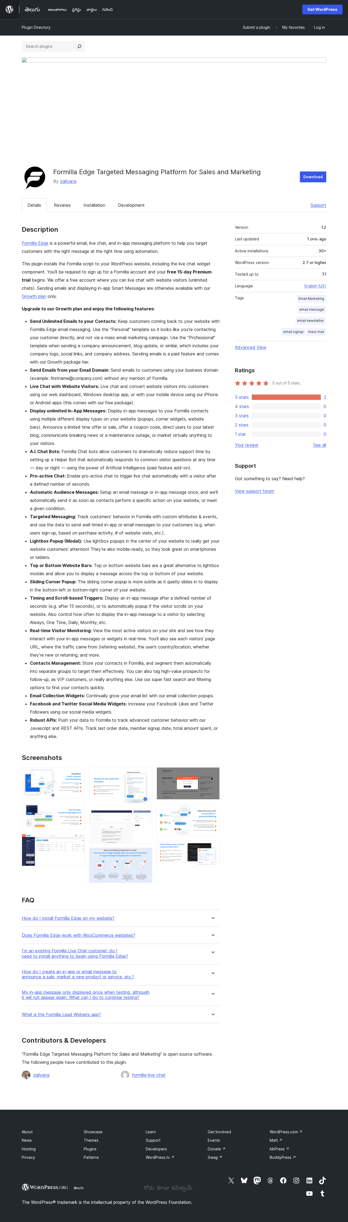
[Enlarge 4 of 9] (145, 774)
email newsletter (310, 321)
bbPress (279, 1149)
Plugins (90, 1149)
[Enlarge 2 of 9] (77, 810)
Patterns (91, 1157)
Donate (217, 1149)
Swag (215, 1157)
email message (311, 309)
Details (34, 205)
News (27, 1140)
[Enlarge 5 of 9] (145, 817)
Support (318, 205)
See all (319, 445)
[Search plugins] (79, 46)
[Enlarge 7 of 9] (212, 774)
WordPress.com (286, 1131)
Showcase (93, 1131)
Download (313, 176)
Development (131, 205)
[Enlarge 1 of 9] (77, 774)
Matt (276, 1140)
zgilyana (68, 181)
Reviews (62, 205)
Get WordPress (322, 9)
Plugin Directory (36, 27)
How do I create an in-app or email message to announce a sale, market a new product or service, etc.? (78, 974)
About (27, 1131)
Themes (91, 1140)
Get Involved (219, 1131)
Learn (151, 1131)
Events (214, 1140)
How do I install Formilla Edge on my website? (68, 918)
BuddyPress (283, 1157)
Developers (156, 1149)
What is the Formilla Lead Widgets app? (61, 1014)
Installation (94, 205)
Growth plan (34, 296)
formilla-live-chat (149, 1075)
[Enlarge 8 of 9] (212, 811)
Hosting (29, 1149)
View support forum (254, 491)
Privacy (28, 1157)
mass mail (316, 332)
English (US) (315, 286)
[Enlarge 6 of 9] (145, 855)
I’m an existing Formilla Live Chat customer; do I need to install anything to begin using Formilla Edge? (75, 953)
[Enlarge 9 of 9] (212, 848)
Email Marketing (311, 299)
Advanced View (250, 347)
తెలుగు (79, 1188)
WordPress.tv (160, 1157)
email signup (293, 332)
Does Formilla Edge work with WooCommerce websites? (78, 935)
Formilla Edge (35, 243)
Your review (246, 445)
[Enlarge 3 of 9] (77, 841)
